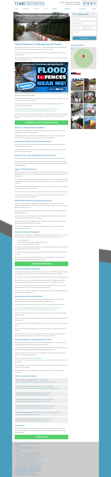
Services (36, 8)
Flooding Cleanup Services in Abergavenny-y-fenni (28, 475)
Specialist (25, 8)
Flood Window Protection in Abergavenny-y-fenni (29, 466)
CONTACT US (41, 437)
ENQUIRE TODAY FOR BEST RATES (41, 122)
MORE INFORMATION (41, 264)
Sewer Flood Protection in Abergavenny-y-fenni (29, 464)
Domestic (54, 8)
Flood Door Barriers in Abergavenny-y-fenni (28, 461)
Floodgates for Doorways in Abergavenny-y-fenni (29, 456)
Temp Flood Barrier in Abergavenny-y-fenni (27, 452)
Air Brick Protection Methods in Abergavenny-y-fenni (30, 463)
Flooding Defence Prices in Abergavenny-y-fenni (27, 468)
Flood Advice (82, 8)
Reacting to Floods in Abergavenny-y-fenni (27, 449)
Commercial (67, 8)
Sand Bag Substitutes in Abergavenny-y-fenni (28, 459)
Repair (94, 8)
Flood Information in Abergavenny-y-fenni (25, 473)
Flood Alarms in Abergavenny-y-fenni (26, 457)
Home (16, 8)
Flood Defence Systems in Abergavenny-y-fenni (27, 443)
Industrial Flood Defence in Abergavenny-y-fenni (27, 471)
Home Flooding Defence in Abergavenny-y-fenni (27, 470)
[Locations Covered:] (14, 1)
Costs (45, 8)
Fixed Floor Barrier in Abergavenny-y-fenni (27, 454)
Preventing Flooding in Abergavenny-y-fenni (28, 447)
